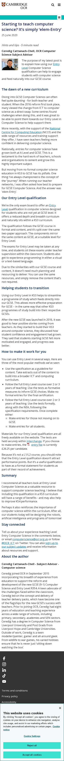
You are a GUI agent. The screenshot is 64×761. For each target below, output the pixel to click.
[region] (32, 732)
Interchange (34, 441)
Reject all (32, 745)
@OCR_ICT (8, 543)
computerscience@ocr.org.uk (30, 539)
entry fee (37, 445)
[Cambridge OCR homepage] (14, 6)
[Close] (60, 708)
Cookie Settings (32, 736)
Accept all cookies (31, 755)
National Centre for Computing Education (31, 130)
